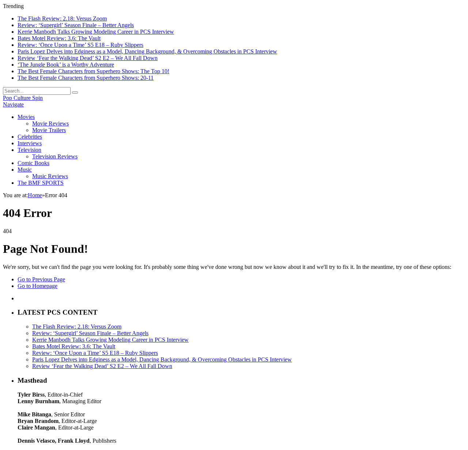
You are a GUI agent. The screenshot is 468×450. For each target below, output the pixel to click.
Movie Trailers (49, 130)
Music (25, 169)
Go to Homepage (37, 286)
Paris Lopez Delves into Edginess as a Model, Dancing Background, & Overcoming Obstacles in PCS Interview (147, 51)
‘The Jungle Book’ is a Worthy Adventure (66, 64)
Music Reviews (50, 176)
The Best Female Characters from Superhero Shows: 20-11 (86, 78)
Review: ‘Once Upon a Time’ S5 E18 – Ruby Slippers (80, 45)
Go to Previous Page (41, 279)
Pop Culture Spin (23, 98)
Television (29, 150)
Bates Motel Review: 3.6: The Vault (59, 38)
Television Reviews (55, 156)
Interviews (30, 143)
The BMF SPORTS (41, 183)
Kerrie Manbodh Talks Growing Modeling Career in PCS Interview (96, 32)
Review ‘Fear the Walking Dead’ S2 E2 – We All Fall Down (88, 58)
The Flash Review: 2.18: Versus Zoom (62, 18)
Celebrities (30, 137)
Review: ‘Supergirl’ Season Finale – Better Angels (76, 25)
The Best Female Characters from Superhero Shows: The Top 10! (93, 71)
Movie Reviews (50, 123)
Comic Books (33, 163)
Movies (26, 117)
